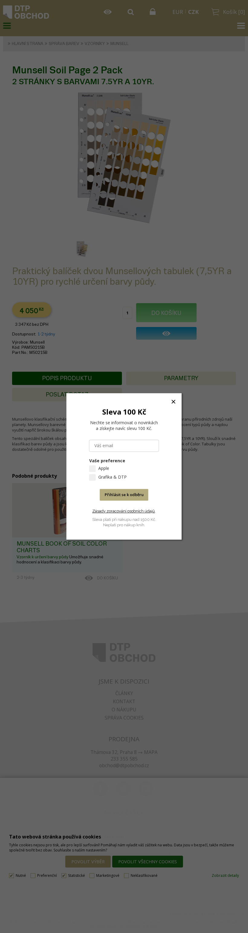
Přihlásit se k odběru (124, 495)
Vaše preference (107, 461)
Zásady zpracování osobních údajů (123, 511)
